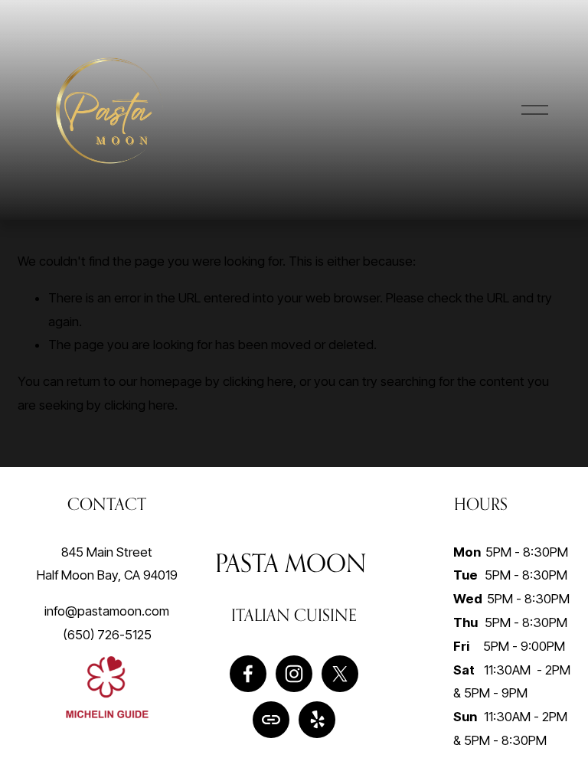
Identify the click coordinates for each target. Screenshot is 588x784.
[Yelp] (317, 719)
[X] (340, 673)
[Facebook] (248, 673)
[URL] (271, 719)
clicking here (258, 381)
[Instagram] (294, 673)
